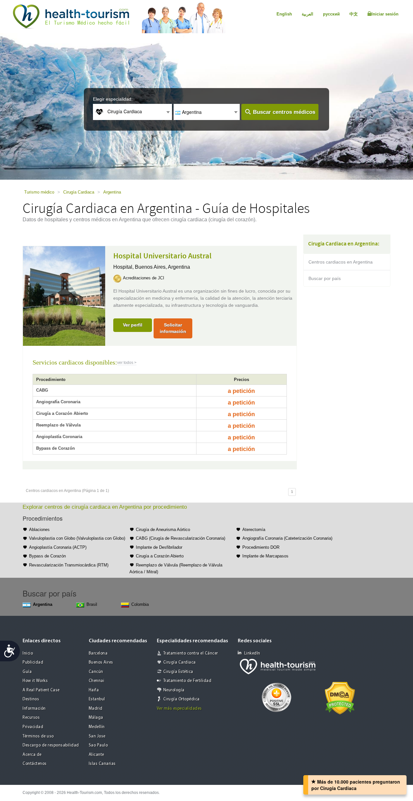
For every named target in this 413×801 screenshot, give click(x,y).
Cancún (96, 672)
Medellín (97, 727)
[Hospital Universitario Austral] (64, 295)
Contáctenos (35, 764)
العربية (307, 14)
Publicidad (33, 662)
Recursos (31, 718)
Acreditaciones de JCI (143, 277)
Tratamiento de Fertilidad (187, 681)
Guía (27, 672)
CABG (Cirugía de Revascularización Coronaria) (180, 538)
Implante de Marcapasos (265, 556)
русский (331, 14)
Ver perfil (132, 324)
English (284, 14)
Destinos (31, 699)
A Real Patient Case (41, 690)
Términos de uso (38, 736)
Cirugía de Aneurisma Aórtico (163, 529)
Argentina (112, 192)
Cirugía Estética (178, 672)
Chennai (97, 681)
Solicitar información (173, 328)
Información (34, 708)
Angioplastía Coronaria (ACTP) (57, 547)
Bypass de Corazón (47, 556)
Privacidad (33, 727)
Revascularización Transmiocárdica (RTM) (68, 565)
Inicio (28, 653)
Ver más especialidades (179, 708)
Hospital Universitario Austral (162, 256)
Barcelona (98, 653)
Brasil (91, 604)
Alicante (96, 755)
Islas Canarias (102, 764)
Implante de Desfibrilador (159, 547)
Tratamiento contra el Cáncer (190, 653)
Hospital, (124, 267)
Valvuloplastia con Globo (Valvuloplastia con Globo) (77, 538)
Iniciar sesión (384, 14)
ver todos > (126, 362)
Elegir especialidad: (113, 99)
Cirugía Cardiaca (78, 192)
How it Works (35, 681)
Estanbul (97, 699)
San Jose (97, 736)
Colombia (140, 604)
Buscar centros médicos (284, 112)
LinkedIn (252, 653)
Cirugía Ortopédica (181, 699)
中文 (353, 14)
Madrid (96, 708)
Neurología (174, 690)
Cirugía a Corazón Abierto (160, 556)
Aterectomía (253, 529)
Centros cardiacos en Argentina (340, 262)
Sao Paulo (98, 745)
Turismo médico (39, 192)
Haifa (94, 690)
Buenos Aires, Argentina (162, 267)
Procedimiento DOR (260, 547)
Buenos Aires (101, 662)
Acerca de (32, 755)
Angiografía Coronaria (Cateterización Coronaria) (287, 538)
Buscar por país (324, 278)
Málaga (96, 718)
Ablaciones (39, 529)
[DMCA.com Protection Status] (340, 697)
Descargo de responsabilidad (51, 745)
